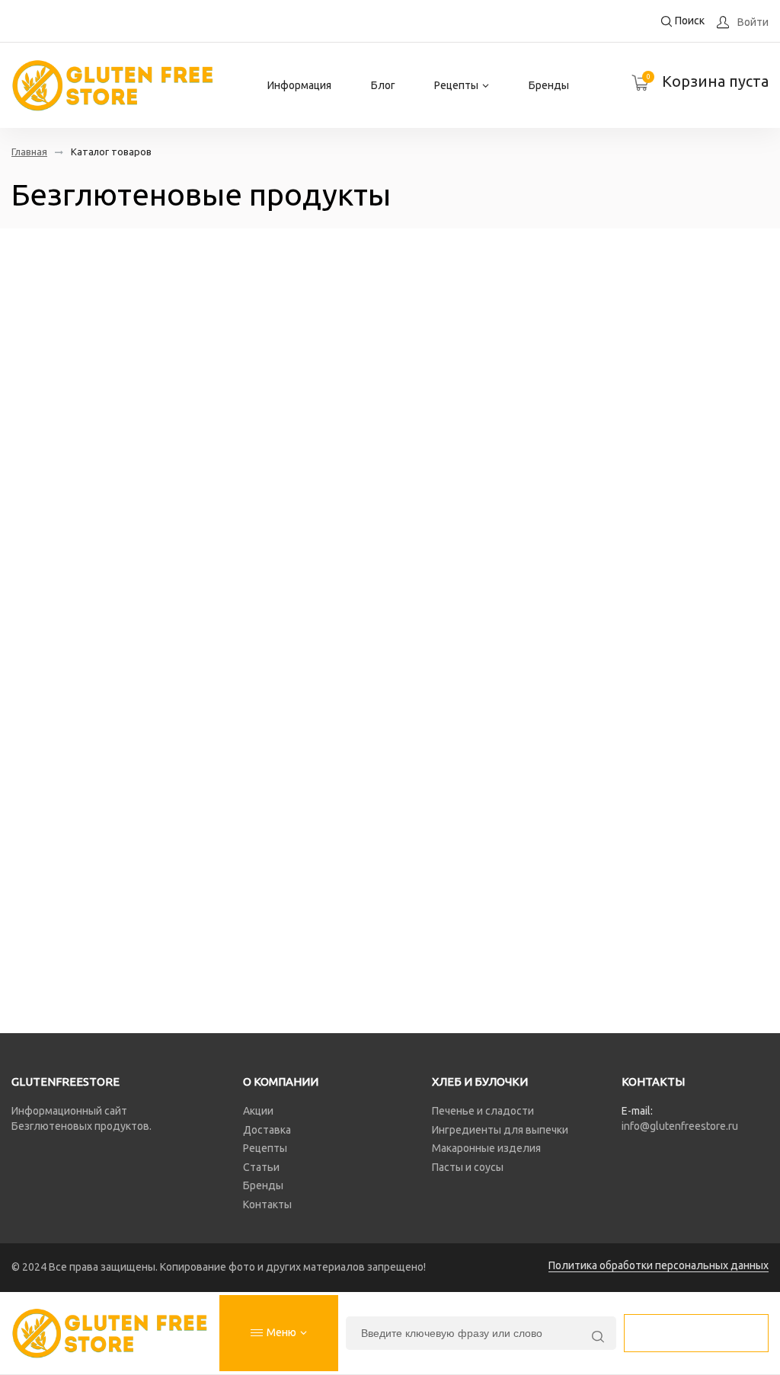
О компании (280, 1081)
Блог (383, 85)
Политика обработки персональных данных (658, 1265)
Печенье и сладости (483, 1111)
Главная (29, 152)
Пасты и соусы (467, 1167)
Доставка (267, 1130)
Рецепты (456, 85)
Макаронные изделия (486, 1148)
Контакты (267, 1204)
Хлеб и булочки (480, 1081)
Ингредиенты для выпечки (500, 1130)
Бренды (549, 85)
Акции (258, 1111)
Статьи (261, 1167)
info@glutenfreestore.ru (680, 1126)
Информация (299, 85)
